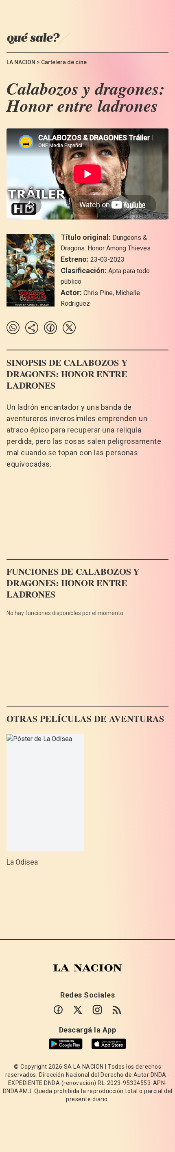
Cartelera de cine (64, 62)
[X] (78, 1010)
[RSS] (117, 1010)
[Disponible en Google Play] (66, 1044)
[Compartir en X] (69, 327)
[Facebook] (58, 1010)
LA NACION (21, 62)
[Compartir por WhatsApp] (13, 327)
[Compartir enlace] (31, 327)
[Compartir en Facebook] (50, 327)
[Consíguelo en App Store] (109, 1044)
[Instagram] (97, 1010)
